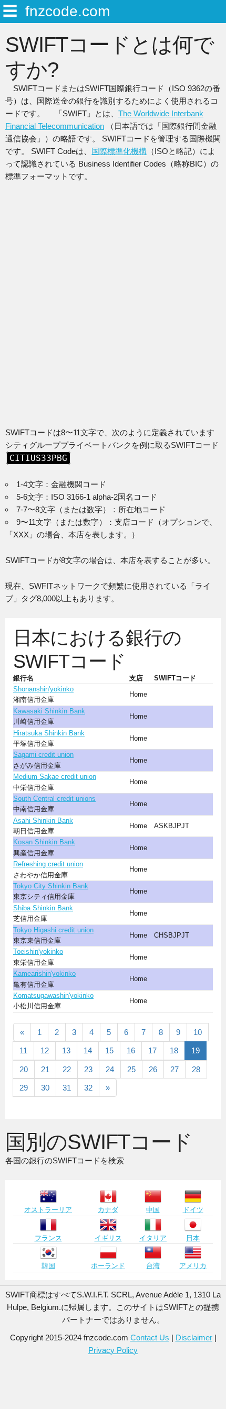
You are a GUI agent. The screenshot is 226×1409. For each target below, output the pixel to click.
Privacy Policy (113, 1350)
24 (110, 1069)
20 (23, 1069)
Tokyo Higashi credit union (53, 930)
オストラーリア (48, 1210)
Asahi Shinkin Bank (43, 820)
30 (45, 1087)
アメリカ (193, 1266)
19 (195, 1050)
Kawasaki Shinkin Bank (49, 711)
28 (196, 1069)
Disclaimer (194, 1337)
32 (88, 1087)
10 (197, 1032)
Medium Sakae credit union (54, 776)
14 (88, 1050)
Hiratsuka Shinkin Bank (49, 733)
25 (131, 1069)
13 (66, 1050)
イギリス (108, 1238)
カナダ (108, 1210)
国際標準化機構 (119, 151)
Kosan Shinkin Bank (44, 842)
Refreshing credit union (48, 864)
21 (45, 1069)
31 (67, 1087)
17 (152, 1050)
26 (153, 1069)
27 (174, 1069)
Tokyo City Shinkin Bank (50, 886)
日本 (193, 1238)
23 (88, 1069)
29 (23, 1087)
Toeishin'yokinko (38, 951)
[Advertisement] (113, 308)
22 (67, 1069)
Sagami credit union (43, 754)
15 (109, 1050)
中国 (153, 1210)
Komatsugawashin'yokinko (53, 995)
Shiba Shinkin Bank (43, 908)
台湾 (153, 1266)
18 (174, 1050)
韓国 (48, 1266)
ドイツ (193, 1210)
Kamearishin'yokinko (44, 973)
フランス (48, 1238)
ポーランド (108, 1266)
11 (23, 1050)
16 (131, 1050)
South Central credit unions (54, 798)
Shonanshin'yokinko (43, 689)
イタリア (153, 1238)
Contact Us (149, 1337)
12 (44, 1050)
